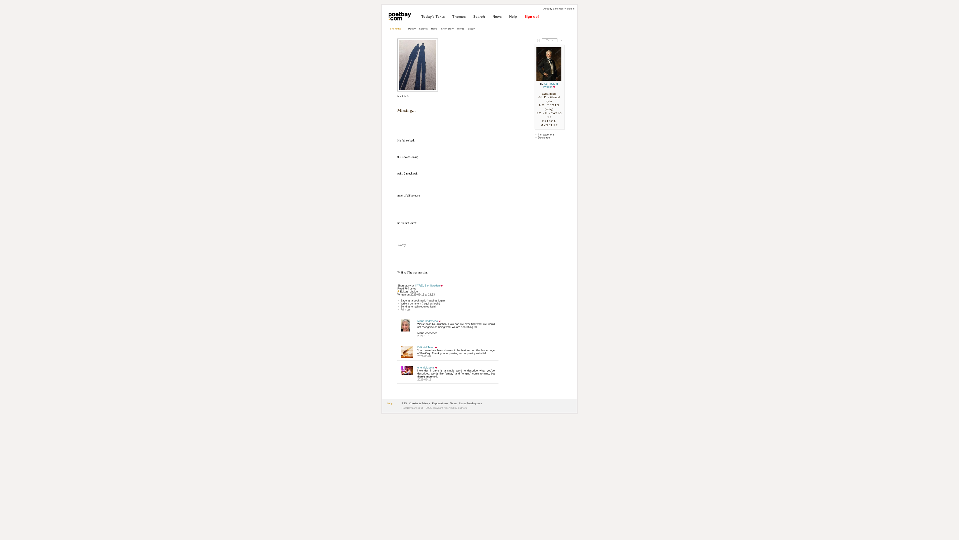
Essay (471, 28)
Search (479, 16)
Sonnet (423, 28)
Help (513, 16)
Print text (406, 309)
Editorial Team (425, 347)
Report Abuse (440, 403)
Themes (459, 16)
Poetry (412, 28)
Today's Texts (433, 16)
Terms (453, 403)
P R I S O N (549, 121)
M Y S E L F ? (549, 125)
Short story (447, 28)
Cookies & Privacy (419, 403)
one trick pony (426, 367)
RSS (404, 403)
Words (460, 28)
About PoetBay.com (470, 403)
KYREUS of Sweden (427, 285)
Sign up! (531, 16)
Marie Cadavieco (427, 321)
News (497, 16)
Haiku (434, 28)
